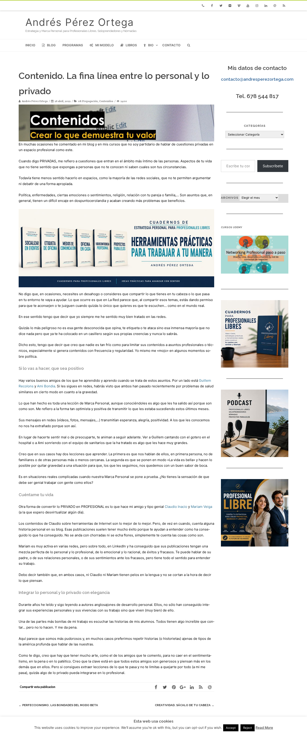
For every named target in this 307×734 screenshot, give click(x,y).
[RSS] (283, 6)
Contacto (171, 45)
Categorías (254, 125)
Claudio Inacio (176, 506)
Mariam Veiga (201, 506)
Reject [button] (247, 728)
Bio (151, 45)
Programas (72, 45)
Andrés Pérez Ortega (79, 22)
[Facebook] (211, 6)
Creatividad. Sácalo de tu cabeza (184, 705)
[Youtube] (247, 6)
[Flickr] (229, 6)
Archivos (229, 197)
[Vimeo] (238, 6)
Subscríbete (273, 166)
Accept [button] (231, 728)
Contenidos (106, 101)
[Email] (274, 6)
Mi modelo (104, 45)
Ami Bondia (46, 386)
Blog (51, 45)
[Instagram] (256, 6)
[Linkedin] (265, 6)
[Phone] (202, 6)
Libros (131, 45)
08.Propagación (88, 101)
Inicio (30, 45)
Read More (264, 727)
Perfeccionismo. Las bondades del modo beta (58, 705)
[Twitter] (220, 6)
